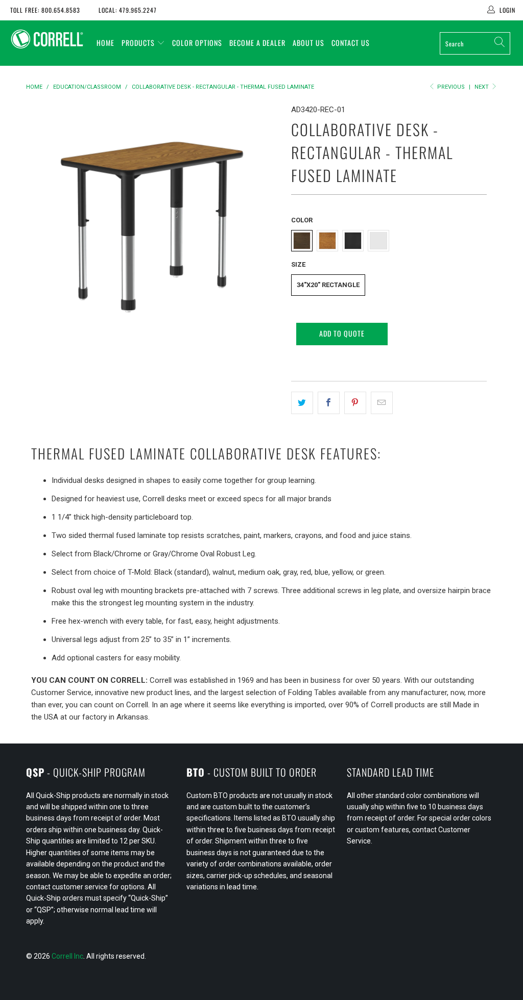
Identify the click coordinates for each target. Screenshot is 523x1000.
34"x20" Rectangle (328, 285)
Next (482, 87)
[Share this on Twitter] (302, 403)
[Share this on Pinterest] (355, 403)
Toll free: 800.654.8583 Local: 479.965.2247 (83, 10)
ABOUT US (308, 42)
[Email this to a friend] (382, 403)
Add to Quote (342, 333)
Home (105, 42)
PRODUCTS (138, 42)
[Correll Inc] (47, 39)
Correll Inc (67, 956)
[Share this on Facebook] (329, 403)
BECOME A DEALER (257, 42)
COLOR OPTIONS (197, 42)
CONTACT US (350, 42)
